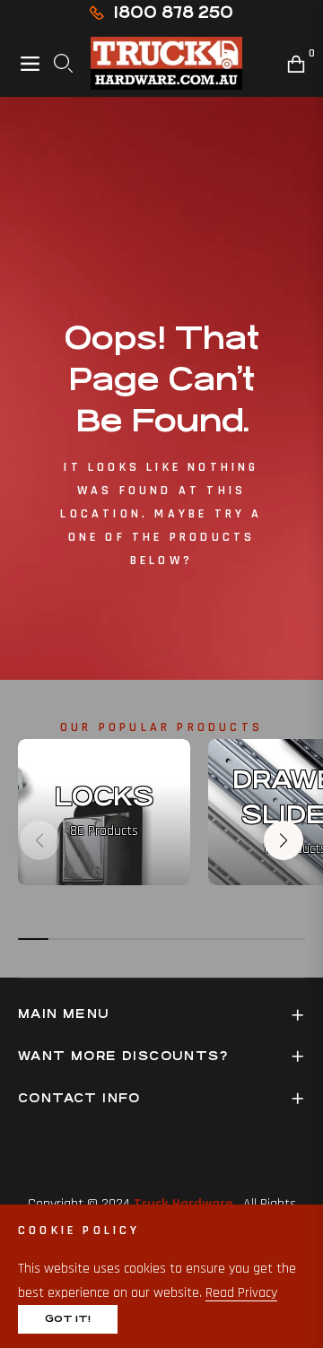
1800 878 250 (173, 12)
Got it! (68, 1319)
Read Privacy (241, 1292)
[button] (283, 840)
